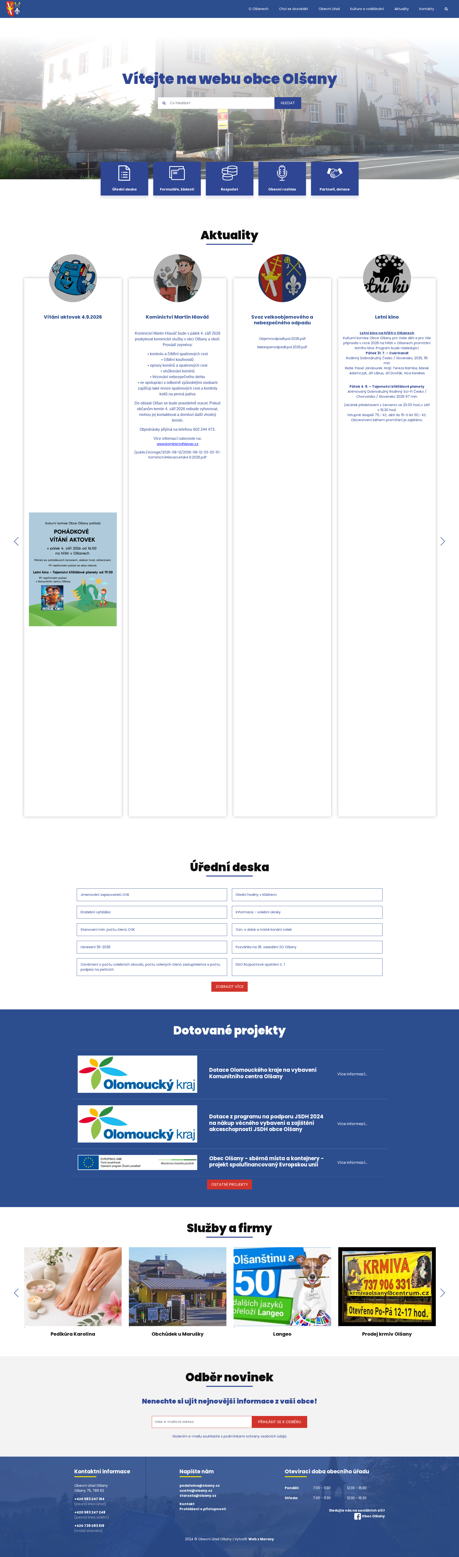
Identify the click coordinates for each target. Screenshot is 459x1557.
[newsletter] (202, 1422)
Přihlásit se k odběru (279, 1422)
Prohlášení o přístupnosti (203, 1509)
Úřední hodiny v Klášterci (256, 894)
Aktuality (401, 8)
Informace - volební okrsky (258, 912)
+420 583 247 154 (89, 1499)
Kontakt (187, 1504)
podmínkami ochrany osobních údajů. (255, 1436)
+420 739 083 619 (89, 1525)
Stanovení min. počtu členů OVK (108, 929)
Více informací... (352, 1074)
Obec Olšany (373, 1516)
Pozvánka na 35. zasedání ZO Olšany (266, 947)
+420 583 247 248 (89, 1512)
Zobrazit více (230, 986)
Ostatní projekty (229, 1184)
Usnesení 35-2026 (95, 947)
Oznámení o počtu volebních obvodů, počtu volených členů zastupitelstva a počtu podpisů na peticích (150, 967)
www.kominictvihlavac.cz (177, 443)
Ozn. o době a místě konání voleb (264, 929)
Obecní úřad (329, 8)
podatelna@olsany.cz (200, 1485)
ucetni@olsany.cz (196, 1490)
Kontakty (426, 8)
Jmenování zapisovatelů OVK (105, 894)
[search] (216, 103)
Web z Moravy (261, 1539)
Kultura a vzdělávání (367, 8)
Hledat (288, 103)
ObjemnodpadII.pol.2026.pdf (282, 338)
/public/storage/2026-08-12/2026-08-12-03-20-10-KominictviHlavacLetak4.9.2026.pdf (177, 455)
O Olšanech (258, 8)
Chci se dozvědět (293, 8)
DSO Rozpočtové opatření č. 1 (260, 964)
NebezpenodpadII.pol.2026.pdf (282, 347)
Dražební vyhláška (95, 912)
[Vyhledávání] (446, 9)
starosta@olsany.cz (198, 1495)
